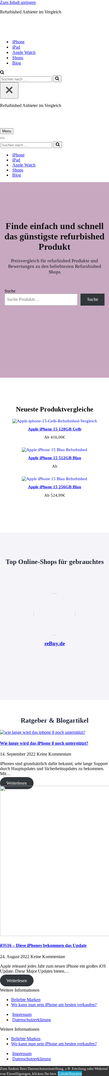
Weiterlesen (16, 783)
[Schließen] (9, 90)
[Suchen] (2, 72)
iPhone (18, 41)
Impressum (22, 1014)
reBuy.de (54, 643)
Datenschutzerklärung (31, 1019)
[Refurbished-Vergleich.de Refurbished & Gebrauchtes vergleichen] (46, 32)
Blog (16, 63)
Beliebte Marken (26, 999)
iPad (16, 47)
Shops (17, 57)
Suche (9, 291)
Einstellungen (70, 1073)
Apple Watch (23, 52)
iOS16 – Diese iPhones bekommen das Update (43, 945)
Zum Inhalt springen (18, 2)
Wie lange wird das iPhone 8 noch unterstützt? (44, 743)
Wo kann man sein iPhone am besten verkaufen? (54, 1004)
